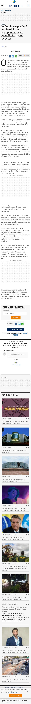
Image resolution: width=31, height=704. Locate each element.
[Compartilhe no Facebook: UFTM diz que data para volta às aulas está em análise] (26, 448)
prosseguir (15, 696)
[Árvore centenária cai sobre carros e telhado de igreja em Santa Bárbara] (15, 583)
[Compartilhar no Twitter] (13, 56)
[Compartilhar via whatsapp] (16, 56)
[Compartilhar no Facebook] (10, 56)
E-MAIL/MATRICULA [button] (16, 365)
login (24, 333)
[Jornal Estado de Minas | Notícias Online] (15, 6)
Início (2, 10)
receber (15, 318)
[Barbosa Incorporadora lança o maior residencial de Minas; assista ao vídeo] (15, 636)
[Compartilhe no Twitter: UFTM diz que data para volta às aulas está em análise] (28, 448)
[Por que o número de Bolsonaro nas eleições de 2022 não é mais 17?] (15, 523)
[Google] (16, 362)
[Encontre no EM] (28, 5)
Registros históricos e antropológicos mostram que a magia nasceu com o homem (14, 609)
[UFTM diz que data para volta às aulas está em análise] (15, 437)
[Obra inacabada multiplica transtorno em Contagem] (15, 665)
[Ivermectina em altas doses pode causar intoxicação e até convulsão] (15, 407)
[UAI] (14, 1)
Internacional (8, 10)
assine (15, 335)
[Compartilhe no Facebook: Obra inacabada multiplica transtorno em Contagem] (26, 677)
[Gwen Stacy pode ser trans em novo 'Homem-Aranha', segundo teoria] (15, 494)
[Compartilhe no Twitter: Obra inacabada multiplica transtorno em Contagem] (28, 677)
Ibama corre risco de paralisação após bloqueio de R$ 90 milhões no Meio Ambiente (14, 568)
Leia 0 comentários (15, 330)
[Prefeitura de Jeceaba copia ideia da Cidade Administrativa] (15, 465)
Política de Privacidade (13, 692)
